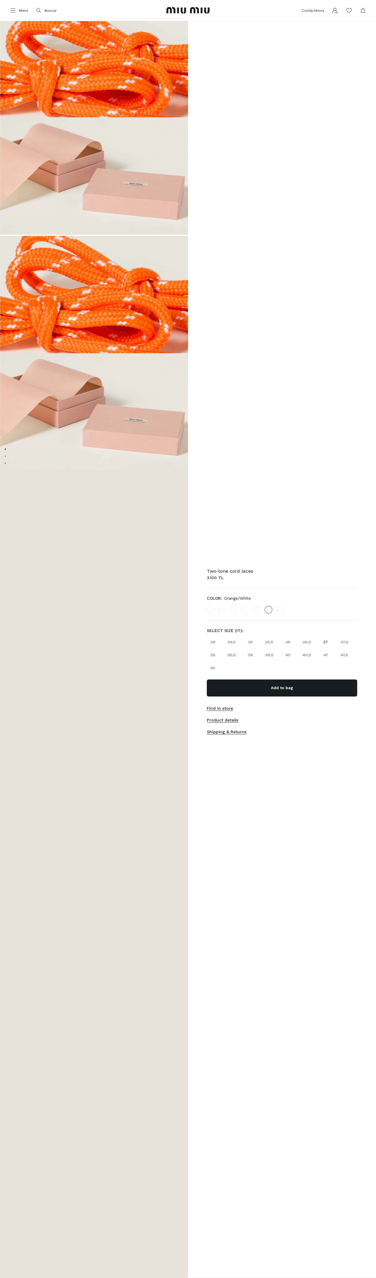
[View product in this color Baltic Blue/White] (245, 610)
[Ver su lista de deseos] (348, 10)
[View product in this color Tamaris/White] (280, 610)
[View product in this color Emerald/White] (210, 610)
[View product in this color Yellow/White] (257, 610)
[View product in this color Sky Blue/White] (233, 610)
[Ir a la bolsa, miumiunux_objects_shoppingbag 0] (363, 10)
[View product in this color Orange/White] (268, 610)
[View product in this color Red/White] (221, 610)
